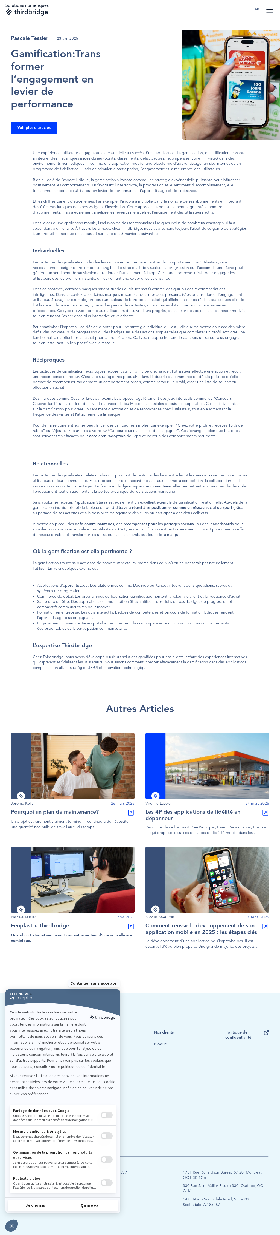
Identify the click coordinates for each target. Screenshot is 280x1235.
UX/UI (93, 668)
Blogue (160, 1044)
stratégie (77, 668)
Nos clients (164, 1032)
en (257, 9)
